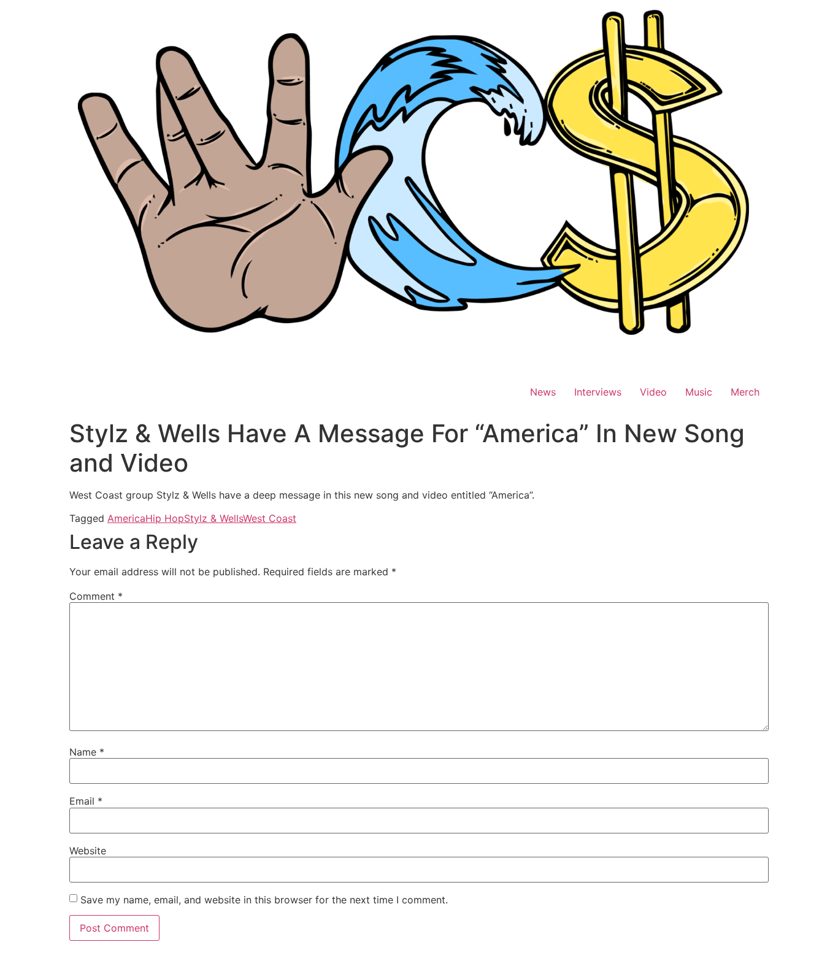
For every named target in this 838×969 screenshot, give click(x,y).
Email (85, 801)
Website (87, 851)
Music (698, 392)
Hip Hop (164, 518)
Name (86, 752)
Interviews (597, 392)
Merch (745, 392)
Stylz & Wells (213, 518)
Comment (96, 596)
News (543, 392)
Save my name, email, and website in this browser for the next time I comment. (264, 900)
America (126, 518)
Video (653, 392)
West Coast (269, 518)
